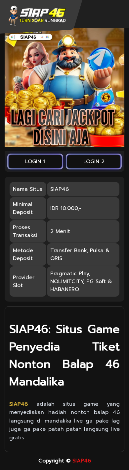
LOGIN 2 (94, 161)
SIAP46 (81, 461)
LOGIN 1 (35, 161)
